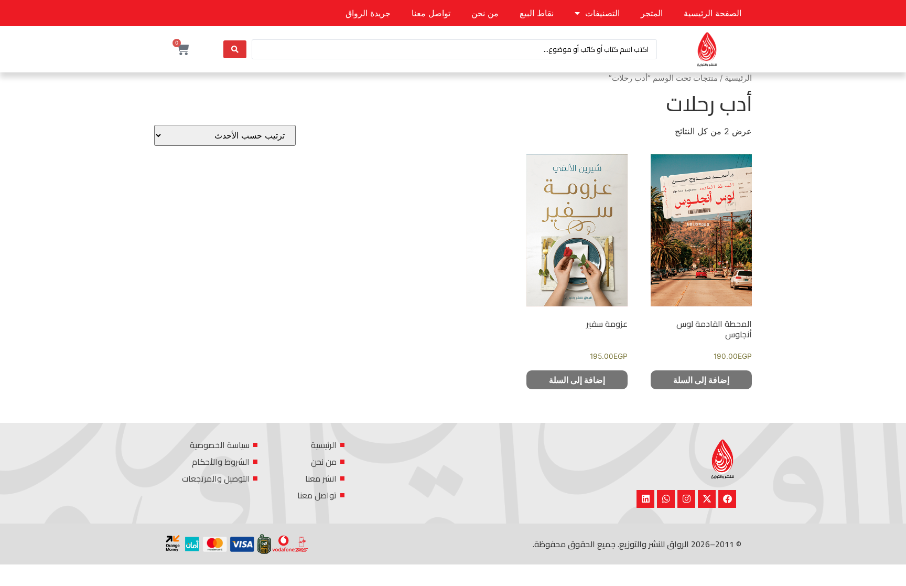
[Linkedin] (645, 499)
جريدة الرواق (368, 13)
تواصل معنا (431, 13)
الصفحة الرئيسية (712, 13)
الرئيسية (738, 78)
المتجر (652, 13)
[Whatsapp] (666, 499)
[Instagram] (686, 499)
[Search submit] (234, 49)
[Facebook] (727, 499)
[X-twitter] (707, 499)
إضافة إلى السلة (701, 380)
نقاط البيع (537, 13)
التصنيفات (602, 13)
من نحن (485, 13)
